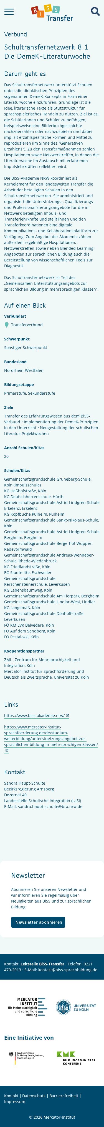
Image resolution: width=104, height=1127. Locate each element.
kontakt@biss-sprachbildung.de (67, 969)
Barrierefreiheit (63, 1095)
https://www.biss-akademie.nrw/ (34, 715)
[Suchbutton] (95, 11)
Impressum (14, 1101)
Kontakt (11, 1095)
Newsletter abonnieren (39, 922)
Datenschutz (33, 1095)
